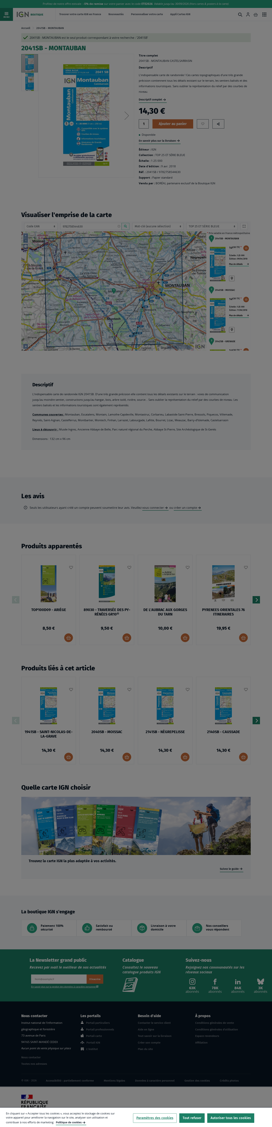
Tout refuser (192, 1118)
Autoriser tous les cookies (231, 1118)
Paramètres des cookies (154, 1118)
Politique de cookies (69, 1122)
